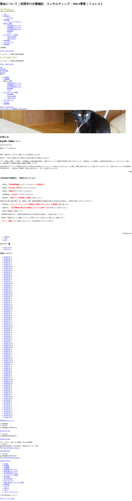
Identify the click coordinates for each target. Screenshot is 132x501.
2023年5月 (7, 298)
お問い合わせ (11, 38)
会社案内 (6, 16)
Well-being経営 (11, 37)
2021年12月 (7, 325)
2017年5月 (7, 406)
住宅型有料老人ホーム (14, 29)
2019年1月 (7, 377)
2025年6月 (7, 276)
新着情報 (10, 31)
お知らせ (6, 247)
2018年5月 (7, 389)
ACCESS (3, 69)
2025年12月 (7, 266)
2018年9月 (7, 385)
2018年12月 (7, 379)
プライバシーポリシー (14, 21)
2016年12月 (7, 415)
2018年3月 (7, 392)
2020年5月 (7, 355)
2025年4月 (7, 278)
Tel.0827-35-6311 (5, 461)
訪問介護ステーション (14, 25)
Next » (5, 240)
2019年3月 (7, 374)
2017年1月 (7, 413)
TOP (5, 14)
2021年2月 (7, 340)
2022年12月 (7, 306)
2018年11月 (7, 381)
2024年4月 (7, 287)
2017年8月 (7, 402)
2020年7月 (7, 351)
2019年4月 (7, 372)
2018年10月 (7, 383)
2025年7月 (7, 274)
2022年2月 (7, 321)
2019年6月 (7, 368)
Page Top (2, 72)
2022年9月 (7, 310)
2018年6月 (7, 387)
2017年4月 (7, 408)
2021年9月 (7, 328)
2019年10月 (7, 362)
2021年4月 (7, 336)
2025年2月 (7, 279)
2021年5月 (7, 334)
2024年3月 (7, 289)
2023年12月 (7, 293)
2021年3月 (7, 338)
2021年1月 (7, 342)
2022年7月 (7, 313)
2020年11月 (7, 345)
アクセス (10, 18)
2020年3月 (7, 357)
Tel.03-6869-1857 (5, 451)
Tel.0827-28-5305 (5, 439)
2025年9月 (7, 272)
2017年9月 (7, 400)
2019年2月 (7, 376)
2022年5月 (7, 315)
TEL (1, 67)
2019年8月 (7, 364)
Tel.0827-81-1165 (5, 431)
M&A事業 (7, 40)
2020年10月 (7, 347)
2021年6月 (7, 332)
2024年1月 (7, 291)
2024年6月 (7, 285)
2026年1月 (7, 264)
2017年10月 (7, 398)
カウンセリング (9, 42)
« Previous (7, 236)
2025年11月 (7, 268)
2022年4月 (7, 317)
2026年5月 (7, 259)
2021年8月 (7, 330)
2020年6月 (7, 353)
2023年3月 (7, 300)
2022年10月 (7, 308)
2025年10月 (7, 270)
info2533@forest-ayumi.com (11, 448)
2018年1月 (7, 394)
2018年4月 (7, 391)
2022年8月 (7, 311)
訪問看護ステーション (14, 27)
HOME (6, 464)
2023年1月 (7, 304)
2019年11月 (7, 360)
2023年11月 (7, 294)
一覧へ (6, 238)
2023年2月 (7, 302)
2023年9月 (7, 296)
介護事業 (6, 20)
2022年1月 (7, 323)
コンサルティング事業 (11, 35)
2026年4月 (7, 261)
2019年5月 (7, 370)
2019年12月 (7, 359)
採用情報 (6, 44)
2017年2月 (7, 411)
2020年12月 (7, 343)
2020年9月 (7, 349)
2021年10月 (7, 327)
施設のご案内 (8, 23)
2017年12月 (7, 396)
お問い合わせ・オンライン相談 (14, 482)
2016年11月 (7, 417)
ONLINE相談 (4, 71)
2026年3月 (7, 262)
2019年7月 (7, 366)
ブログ (9, 33)
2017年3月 (7, 409)
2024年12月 (7, 283)
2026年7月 (7, 257)
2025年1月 (7, 281)
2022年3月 (7, 319)
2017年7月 (7, 404)
